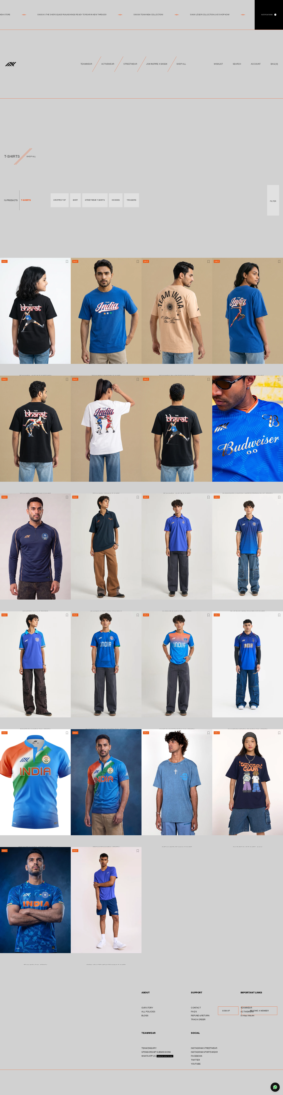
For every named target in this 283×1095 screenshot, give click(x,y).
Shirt (75, 200)
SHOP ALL (181, 64)
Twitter (195, 1060)
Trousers (131, 200)
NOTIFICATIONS (268, 15)
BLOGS (145, 1015)
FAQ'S (194, 1011)
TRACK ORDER (198, 1019)
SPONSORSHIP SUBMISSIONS (156, 1052)
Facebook (196, 1056)
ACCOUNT (256, 64)
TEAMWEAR (86, 64)
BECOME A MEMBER (259, 1011)
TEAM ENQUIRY (149, 1048)
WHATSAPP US (149, 1056)
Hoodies (116, 200)
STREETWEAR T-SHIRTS (95, 200)
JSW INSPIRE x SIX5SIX (156, 64)
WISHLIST (218, 64)
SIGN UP (226, 1011)
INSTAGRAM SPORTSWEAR (204, 1052)
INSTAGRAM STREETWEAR (204, 1048)
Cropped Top (59, 200)
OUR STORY (147, 1007)
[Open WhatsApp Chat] (275, 1087)
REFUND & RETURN (200, 1015)
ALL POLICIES (148, 1011)
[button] (274, 64)
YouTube (195, 1064)
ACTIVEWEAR (107, 64)
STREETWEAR (130, 64)
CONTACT (196, 1007)
